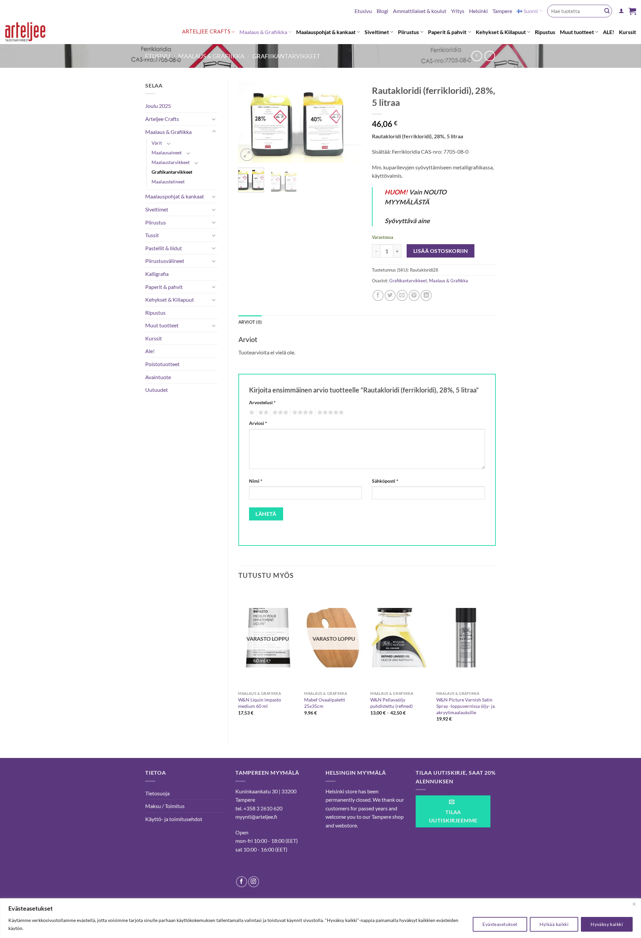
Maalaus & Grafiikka (263, 32)
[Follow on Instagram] (253, 881)
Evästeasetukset (499, 924)
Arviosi (258, 423)
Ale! (150, 351)
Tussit (152, 235)
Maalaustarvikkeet (171, 162)
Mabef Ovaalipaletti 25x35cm (324, 703)
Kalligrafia (157, 274)
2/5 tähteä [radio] (262, 412)
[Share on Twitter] (390, 295)
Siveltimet (377, 32)
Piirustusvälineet (164, 261)
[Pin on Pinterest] (414, 295)
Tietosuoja (157, 793)
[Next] (351, 122)
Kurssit (627, 32)
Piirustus (408, 32)
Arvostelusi (262, 402)
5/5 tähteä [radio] (329, 412)
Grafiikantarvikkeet (286, 56)
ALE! (608, 32)
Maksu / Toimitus (165, 806)
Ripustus (545, 32)
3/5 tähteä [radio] (279, 412)
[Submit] (607, 11)
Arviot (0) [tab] (250, 322)
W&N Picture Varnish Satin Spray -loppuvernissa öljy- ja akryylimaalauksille (465, 706)
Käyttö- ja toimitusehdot (173, 819)
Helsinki (478, 11)
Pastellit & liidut (163, 248)
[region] (320, 918)
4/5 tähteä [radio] (301, 412)
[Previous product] (489, 56)
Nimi (255, 481)
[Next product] (476, 56)
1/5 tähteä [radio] (250, 412)
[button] (621, 11)
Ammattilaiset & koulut (419, 11)
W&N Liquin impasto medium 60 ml (259, 703)
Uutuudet (156, 389)
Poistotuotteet (162, 364)
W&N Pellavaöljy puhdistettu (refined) (391, 703)
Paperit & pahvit (447, 32)
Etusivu (363, 11)
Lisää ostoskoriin (440, 251)
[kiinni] (634, 904)
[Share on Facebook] (378, 295)
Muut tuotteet (577, 32)
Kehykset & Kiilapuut (501, 32)
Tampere (502, 11)
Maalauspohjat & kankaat (326, 32)
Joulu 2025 (158, 106)
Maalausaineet (167, 152)
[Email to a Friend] (402, 295)
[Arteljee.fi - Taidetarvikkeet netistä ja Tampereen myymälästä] (30, 33)
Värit (157, 143)
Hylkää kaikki (554, 924)
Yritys (457, 11)
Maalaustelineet (168, 181)
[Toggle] (214, 119)
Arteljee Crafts (206, 32)
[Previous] (249, 122)
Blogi (382, 11)
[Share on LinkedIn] (426, 295)
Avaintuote (158, 377)
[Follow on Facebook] (241, 881)
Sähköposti (385, 481)
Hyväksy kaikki (607, 924)
